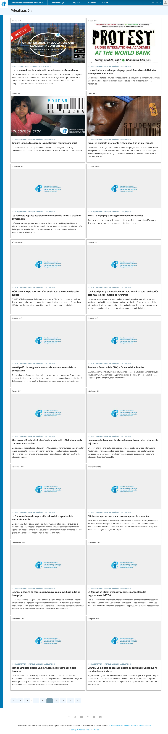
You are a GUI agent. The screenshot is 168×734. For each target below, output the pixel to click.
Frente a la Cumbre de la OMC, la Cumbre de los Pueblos (124, 348)
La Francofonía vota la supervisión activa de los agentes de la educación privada (48, 500)
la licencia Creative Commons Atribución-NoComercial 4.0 (130, 725)
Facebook (68, 716)
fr (157, 3)
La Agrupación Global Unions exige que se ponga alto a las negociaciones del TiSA (124, 574)
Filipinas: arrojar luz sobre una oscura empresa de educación (124, 498)
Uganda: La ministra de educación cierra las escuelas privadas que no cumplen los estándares (124, 651)
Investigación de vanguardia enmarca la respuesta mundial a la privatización (48, 349)
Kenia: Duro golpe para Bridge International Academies (124, 195)
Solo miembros (165, 2)
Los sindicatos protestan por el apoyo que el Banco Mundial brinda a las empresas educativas (124, 52)
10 (70, 700)
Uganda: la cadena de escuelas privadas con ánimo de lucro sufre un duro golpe (48, 575)
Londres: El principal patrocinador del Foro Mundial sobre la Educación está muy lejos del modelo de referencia (124, 275)
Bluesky (94, 716)
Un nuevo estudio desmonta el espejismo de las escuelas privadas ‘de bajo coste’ (124, 424)
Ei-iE (4, 4)
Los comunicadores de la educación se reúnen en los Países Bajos (48, 52)
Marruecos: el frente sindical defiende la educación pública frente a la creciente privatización (48, 424)
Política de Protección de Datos (88, 730)
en (153, 3)
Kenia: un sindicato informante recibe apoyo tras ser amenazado (124, 125)
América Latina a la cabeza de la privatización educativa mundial (48, 122)
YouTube (81, 716)
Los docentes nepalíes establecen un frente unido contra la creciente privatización (48, 199)
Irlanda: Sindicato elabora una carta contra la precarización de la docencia (48, 651)
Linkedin (100, 716)
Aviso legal (73, 730)
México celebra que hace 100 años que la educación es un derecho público (48, 274)
